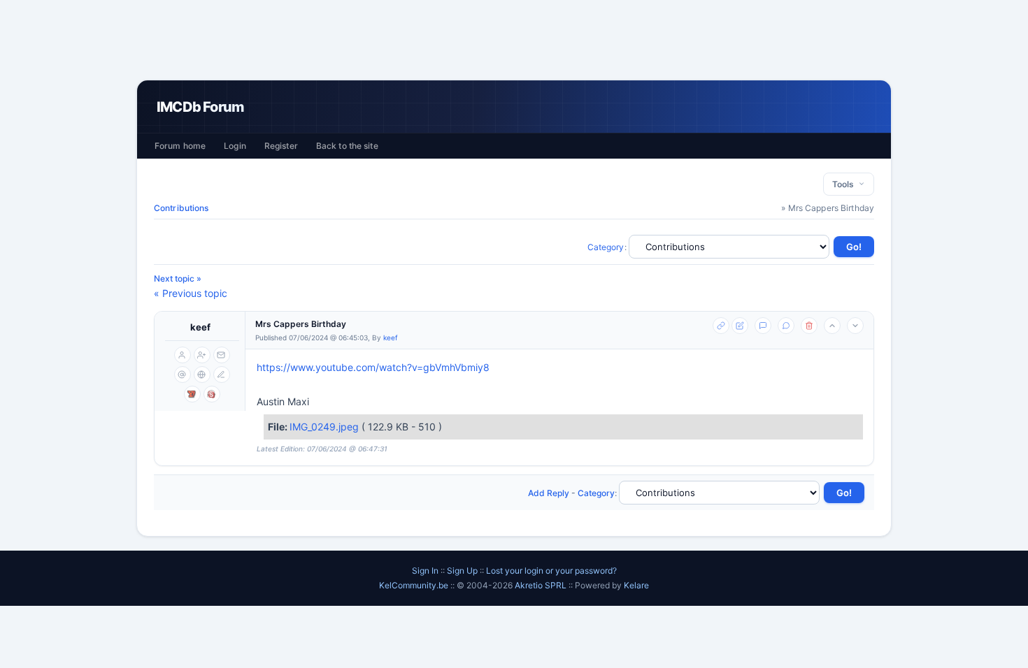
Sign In (425, 570)
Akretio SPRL (542, 585)
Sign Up (462, 570)
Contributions (181, 208)
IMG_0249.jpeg (326, 427)
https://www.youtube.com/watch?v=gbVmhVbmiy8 (373, 367)
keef (200, 327)
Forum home (180, 145)
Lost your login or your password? (551, 570)
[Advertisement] (514, 39)
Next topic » (177, 278)
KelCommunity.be (414, 585)
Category (605, 247)
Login (235, 145)
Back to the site (347, 145)
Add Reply (548, 493)
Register (281, 145)
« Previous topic (190, 293)
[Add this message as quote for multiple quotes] (786, 325)
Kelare (636, 585)
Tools (845, 184)
